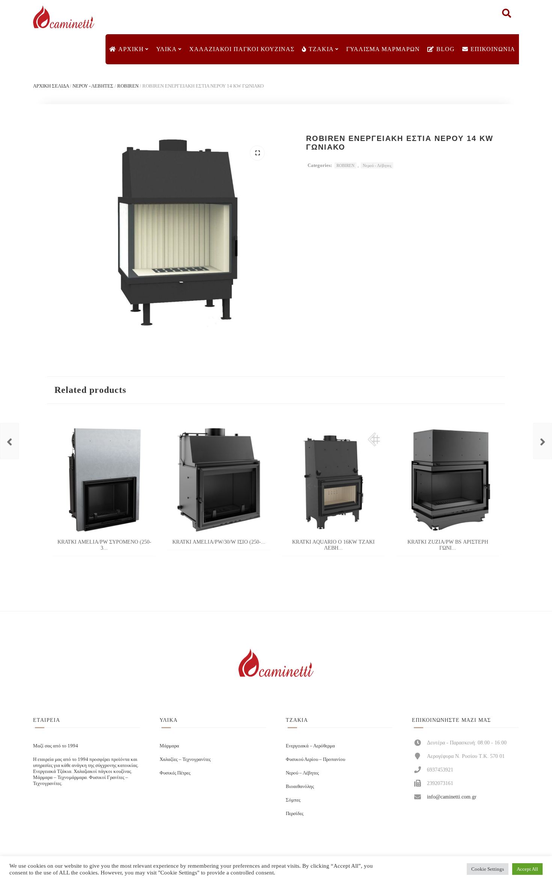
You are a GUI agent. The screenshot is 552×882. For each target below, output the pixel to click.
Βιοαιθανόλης (300, 786)
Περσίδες (294, 813)
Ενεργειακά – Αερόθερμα (310, 746)
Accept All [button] (527, 869)
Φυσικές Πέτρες (175, 773)
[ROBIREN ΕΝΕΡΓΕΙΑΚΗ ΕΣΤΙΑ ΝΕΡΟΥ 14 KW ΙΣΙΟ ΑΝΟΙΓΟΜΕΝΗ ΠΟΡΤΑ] (542, 441)
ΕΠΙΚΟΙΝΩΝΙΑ (493, 49)
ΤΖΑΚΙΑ (321, 49)
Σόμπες (293, 800)
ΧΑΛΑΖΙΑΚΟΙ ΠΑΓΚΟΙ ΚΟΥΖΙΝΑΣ (241, 49)
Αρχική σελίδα (51, 86)
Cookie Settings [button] (487, 869)
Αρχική (131, 49)
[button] (257, 153)
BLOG (445, 49)
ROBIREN (128, 86)
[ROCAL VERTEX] (9, 441)
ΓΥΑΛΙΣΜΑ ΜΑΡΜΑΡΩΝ (383, 49)
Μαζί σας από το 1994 (55, 746)
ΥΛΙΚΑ (166, 49)
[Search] (506, 15)
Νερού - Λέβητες (92, 86)
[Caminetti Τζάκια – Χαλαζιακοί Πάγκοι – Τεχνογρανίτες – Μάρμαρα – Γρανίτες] (63, 17)
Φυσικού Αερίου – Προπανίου (315, 759)
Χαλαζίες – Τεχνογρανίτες (185, 759)
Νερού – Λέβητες (302, 773)
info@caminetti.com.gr (452, 797)
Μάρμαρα (169, 746)
